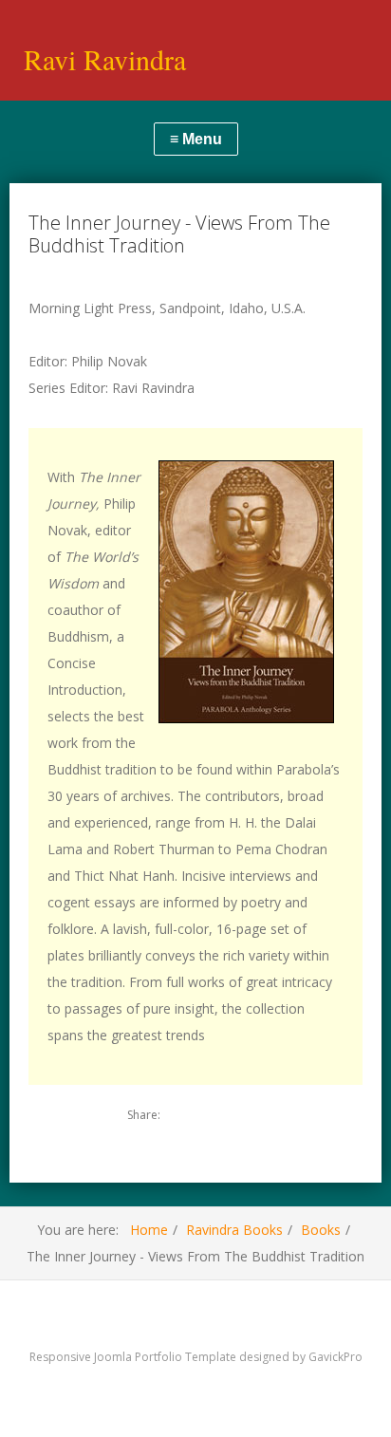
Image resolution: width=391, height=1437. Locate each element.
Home (149, 1230)
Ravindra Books (234, 1230)
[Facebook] (217, 1115)
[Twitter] (185, 1115)
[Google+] (249, 1115)
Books (321, 1230)
